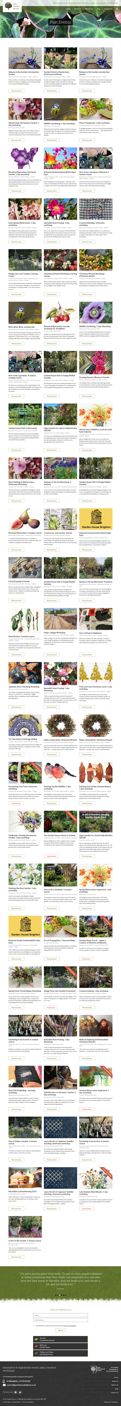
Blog (98, 9)
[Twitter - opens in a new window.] (20, 1392)
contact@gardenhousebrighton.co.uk (21, 1385)
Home (68, 9)
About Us (77, 9)
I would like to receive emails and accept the (55, 1326)
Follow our (46, 1353)
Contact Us (108, 9)
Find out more (16, 91)
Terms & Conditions (28, 1402)
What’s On (89, 9)
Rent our (45, 1346)
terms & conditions (70, 1326)
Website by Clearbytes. (111, 1402)
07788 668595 (12, 1381)
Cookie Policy (7, 1402)
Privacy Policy (16, 1402)
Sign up (60, 1330)
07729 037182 (24, 1381)
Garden (47, 1339)
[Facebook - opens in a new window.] (15, 1392)
